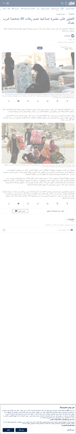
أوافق (8, 430)
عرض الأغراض (71, 430)
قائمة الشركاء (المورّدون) (68, 425)
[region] (38, 419)
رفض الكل (21, 430)
